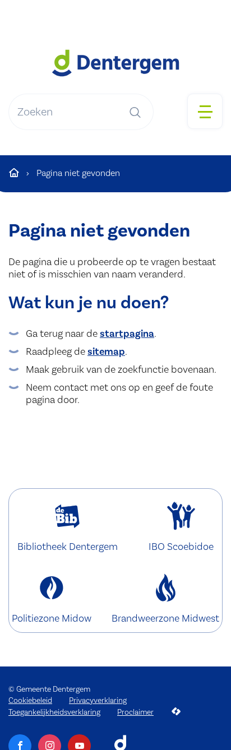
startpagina (127, 333)
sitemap (106, 351)
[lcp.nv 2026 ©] (176, 711)
